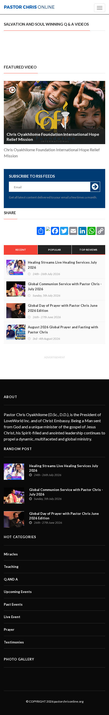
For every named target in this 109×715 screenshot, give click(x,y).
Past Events (13, 604)
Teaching (11, 567)
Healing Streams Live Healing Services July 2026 (62, 264)
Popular (54, 249)
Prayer (9, 629)
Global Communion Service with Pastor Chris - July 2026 (65, 286)
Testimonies (14, 642)
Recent (20, 249)
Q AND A (11, 579)
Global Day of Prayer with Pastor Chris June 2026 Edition (63, 308)
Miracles (11, 554)
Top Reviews (88, 249)
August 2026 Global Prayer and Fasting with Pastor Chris (63, 329)
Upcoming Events (18, 592)
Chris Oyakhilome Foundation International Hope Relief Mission (53, 137)
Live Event (12, 617)
